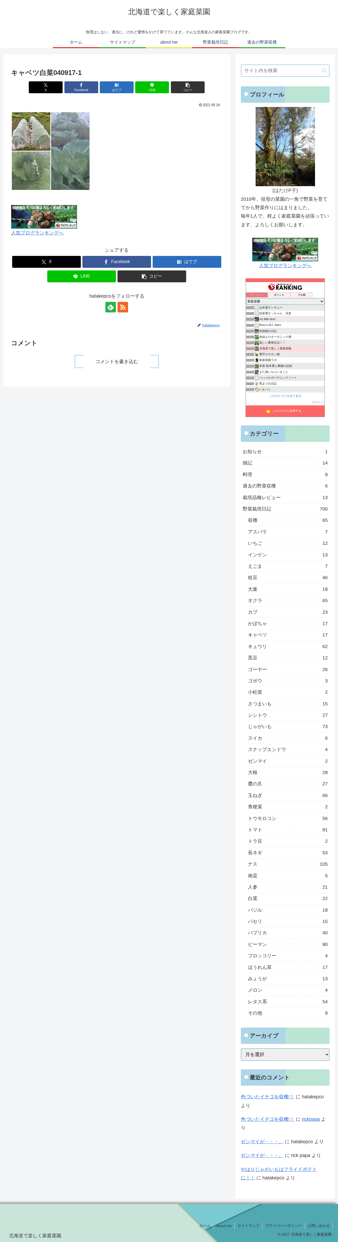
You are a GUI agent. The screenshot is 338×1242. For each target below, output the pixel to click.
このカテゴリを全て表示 (285, 395)
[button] (188, 87)
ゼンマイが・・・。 (262, 1141)
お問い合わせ (319, 1226)
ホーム (204, 1226)
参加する (318, 402)
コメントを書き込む (116, 361)
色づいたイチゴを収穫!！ (267, 1096)
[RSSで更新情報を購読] (123, 307)
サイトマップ (248, 1226)
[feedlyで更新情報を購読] (110, 307)
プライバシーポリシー (283, 1226)
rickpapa (311, 1119)
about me (224, 1226)
